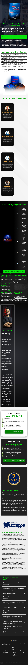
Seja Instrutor (22, 654)
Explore (21, 649)
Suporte (13, 649)
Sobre (3, 649)
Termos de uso (5, 654)
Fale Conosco (15, 655)
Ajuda (13, 647)
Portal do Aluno (15, 652)
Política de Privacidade (5, 651)
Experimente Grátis (23, 651)
